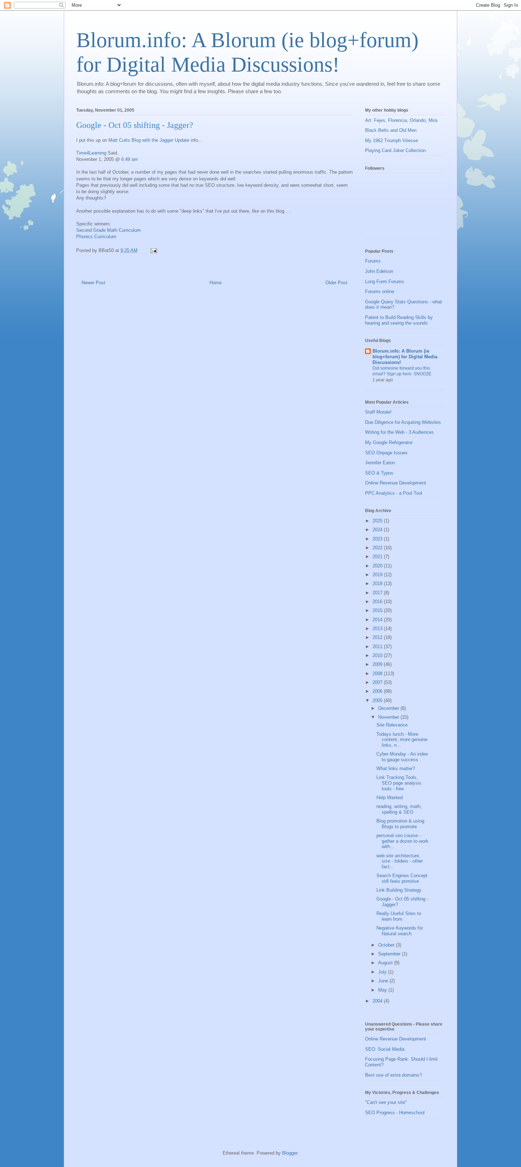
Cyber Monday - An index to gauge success (402, 756)
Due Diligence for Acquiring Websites (403, 422)
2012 (378, 637)
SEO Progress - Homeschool (395, 1112)
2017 (378, 592)
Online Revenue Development (395, 483)
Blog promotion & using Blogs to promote (400, 823)
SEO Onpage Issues (386, 452)
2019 (378, 574)
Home (215, 282)
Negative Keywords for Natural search (399, 930)
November (389, 717)
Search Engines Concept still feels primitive (401, 878)
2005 (378, 700)
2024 (378, 529)
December (389, 708)
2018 (378, 583)
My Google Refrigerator (389, 442)
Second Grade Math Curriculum (108, 230)
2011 (378, 646)
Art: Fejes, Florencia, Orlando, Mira (401, 120)
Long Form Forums (384, 281)
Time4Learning (91, 153)
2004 (378, 1001)
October (387, 945)
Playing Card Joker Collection (395, 150)
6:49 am (129, 159)
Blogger (289, 1153)
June (384, 980)
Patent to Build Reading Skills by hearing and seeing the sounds (399, 320)
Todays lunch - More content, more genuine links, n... (401, 739)
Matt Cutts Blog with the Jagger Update (149, 140)
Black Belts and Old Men (390, 130)
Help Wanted (389, 797)
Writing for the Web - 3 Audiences (399, 432)
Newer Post (93, 282)
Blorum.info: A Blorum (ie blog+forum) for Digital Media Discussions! (404, 356)
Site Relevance (392, 725)
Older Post (336, 282)
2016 (378, 601)
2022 (378, 547)
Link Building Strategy (398, 890)
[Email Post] (153, 250)
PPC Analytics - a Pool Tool (393, 493)
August (386, 962)
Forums (373, 261)
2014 (378, 619)
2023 (378, 539)
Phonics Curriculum (96, 236)
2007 (378, 682)
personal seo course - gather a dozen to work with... (402, 841)
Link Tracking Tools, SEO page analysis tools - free (398, 783)
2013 (378, 628)
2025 (378, 520)
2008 (378, 673)
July (383, 972)
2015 (378, 610)
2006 (378, 691)
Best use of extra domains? (393, 1075)
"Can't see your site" (386, 1102)
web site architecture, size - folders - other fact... (399, 861)
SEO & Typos (379, 473)
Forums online (379, 291)
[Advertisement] (159, 314)
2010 (378, 655)
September (390, 953)
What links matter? (395, 768)
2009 (378, 664)
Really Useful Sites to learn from (398, 916)
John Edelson (379, 271)
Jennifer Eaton (380, 462)
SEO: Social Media (384, 1049)
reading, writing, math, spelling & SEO (399, 809)
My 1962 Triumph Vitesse (391, 140)
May (383, 990)
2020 (378, 565)
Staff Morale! (378, 412)
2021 (378, 556)
